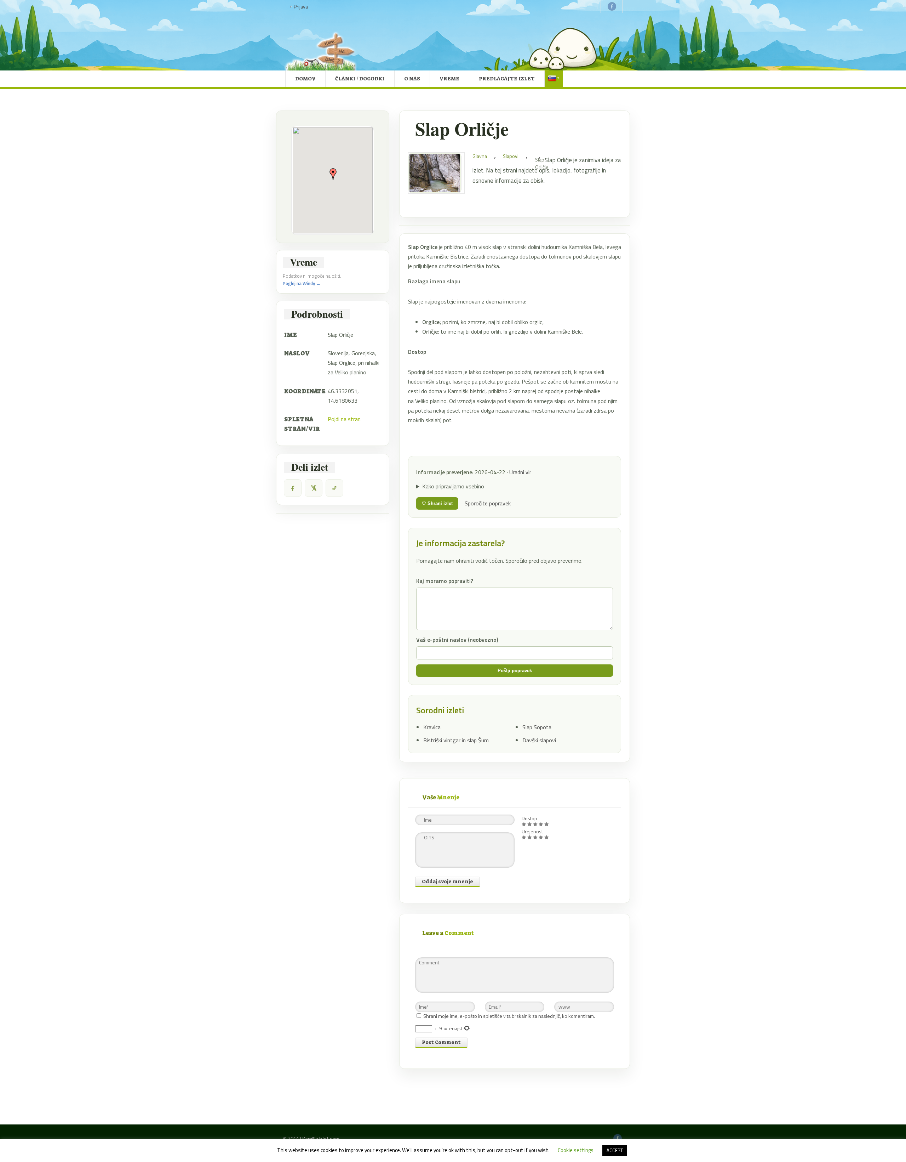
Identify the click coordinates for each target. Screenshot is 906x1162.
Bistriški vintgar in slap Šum (456, 740)
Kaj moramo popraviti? (444, 581)
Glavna (479, 156)
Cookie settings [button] (576, 1150)
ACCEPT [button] (615, 1150)
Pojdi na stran (344, 419)
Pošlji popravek (515, 670)
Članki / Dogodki (360, 78)
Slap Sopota (536, 727)
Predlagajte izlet (507, 78)
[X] (313, 488)
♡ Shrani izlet (437, 503)
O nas (412, 78)
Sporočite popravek (488, 503)
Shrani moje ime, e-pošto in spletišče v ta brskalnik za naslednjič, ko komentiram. (509, 1016)
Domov (305, 78)
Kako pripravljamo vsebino (453, 486)
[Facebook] (293, 488)
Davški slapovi (539, 740)
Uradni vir (520, 472)
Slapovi (510, 156)
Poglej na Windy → (302, 283)
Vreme (449, 78)
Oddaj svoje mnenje (447, 881)
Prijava (301, 6)
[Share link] (334, 488)
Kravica (432, 727)
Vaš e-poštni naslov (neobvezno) (457, 639)
